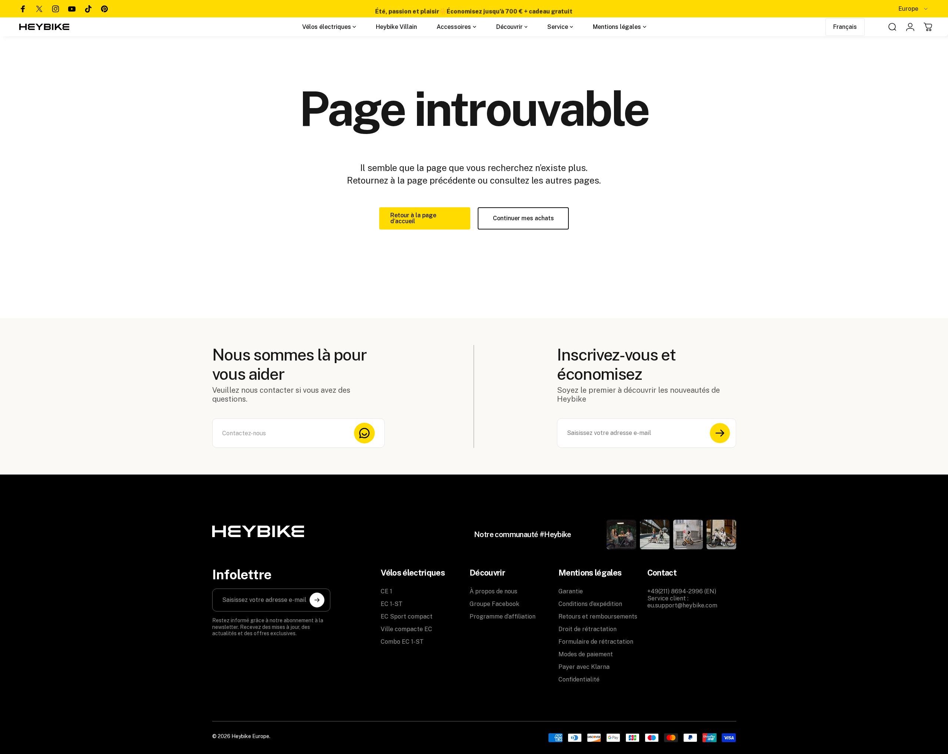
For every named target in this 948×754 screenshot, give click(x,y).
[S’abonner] (720, 433)
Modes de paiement (585, 654)
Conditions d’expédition (590, 603)
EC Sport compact (407, 616)
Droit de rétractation (587, 629)
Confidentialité (579, 679)
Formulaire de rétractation (595, 641)
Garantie (570, 591)
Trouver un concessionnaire (810, 8)
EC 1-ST (392, 603)
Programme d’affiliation (502, 616)
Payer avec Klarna (584, 666)
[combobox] (913, 9)
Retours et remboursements (597, 616)
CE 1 (386, 591)
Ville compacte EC (406, 629)
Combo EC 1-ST (402, 641)
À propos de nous (493, 591)
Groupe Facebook (494, 603)
